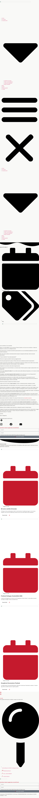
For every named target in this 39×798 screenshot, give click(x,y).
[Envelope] (21, 424)
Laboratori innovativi (7, 80)
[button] (19, 129)
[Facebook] (11, 424)
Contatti (3, 89)
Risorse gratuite (5, 238)
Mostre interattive (7, 84)
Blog (3, 85)
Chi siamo (4, 19)
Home (3, 18)
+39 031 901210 (6, 776)
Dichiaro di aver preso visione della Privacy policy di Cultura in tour (13, 789)
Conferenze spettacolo (8, 83)
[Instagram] (1, 424)
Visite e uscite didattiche (8, 232)
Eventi (3, 86)
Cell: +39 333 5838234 (8, 773)
